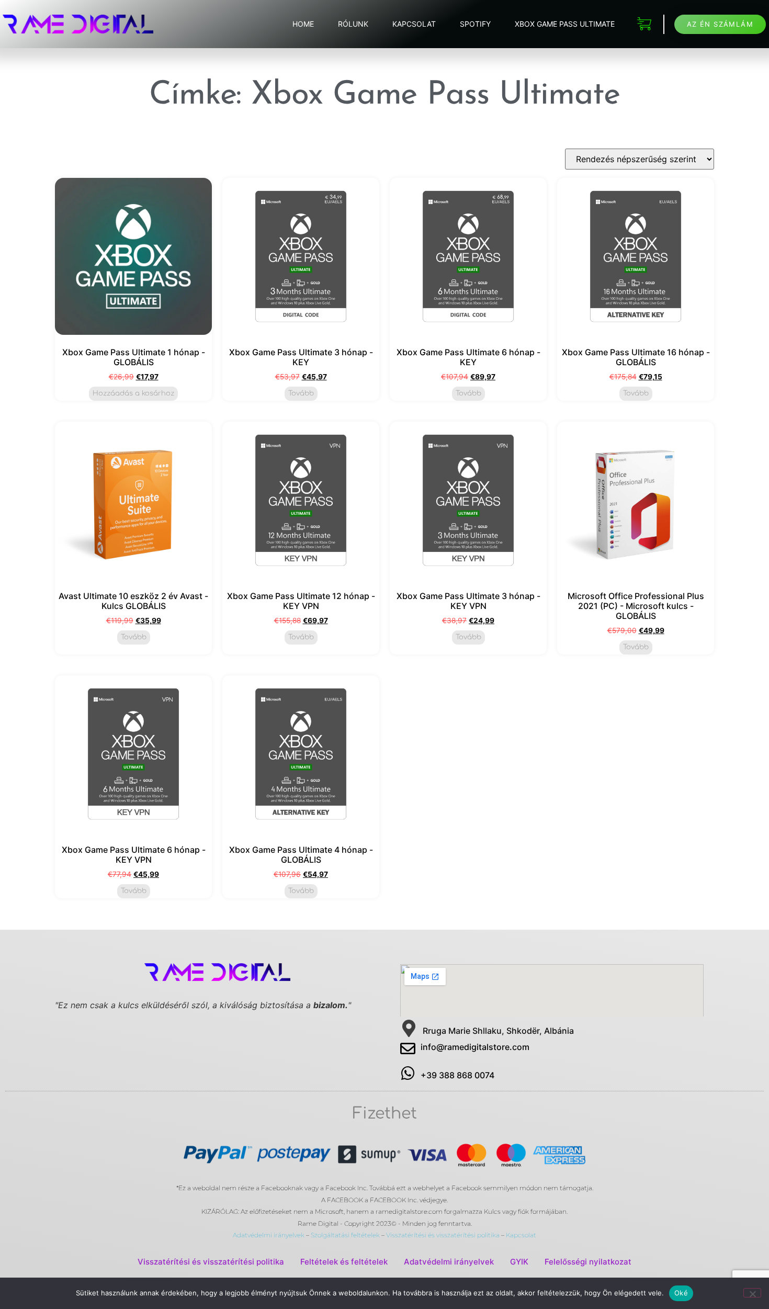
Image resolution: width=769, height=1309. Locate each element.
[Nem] (752, 1292)
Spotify (475, 23)
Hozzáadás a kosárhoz (133, 393)
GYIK (519, 1262)
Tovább (301, 393)
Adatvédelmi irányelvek (268, 1235)
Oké (681, 1293)
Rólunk (353, 23)
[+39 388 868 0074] (407, 1073)
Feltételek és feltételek (344, 1262)
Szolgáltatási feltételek (345, 1235)
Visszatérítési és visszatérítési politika (443, 1235)
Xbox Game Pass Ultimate (565, 23)
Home (303, 23)
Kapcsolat (414, 23)
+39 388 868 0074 (457, 1075)
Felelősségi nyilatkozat (588, 1262)
